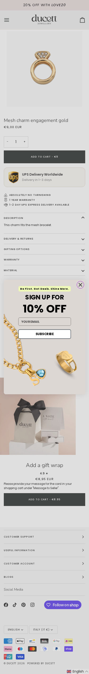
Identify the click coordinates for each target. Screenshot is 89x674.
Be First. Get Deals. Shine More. (44, 289)
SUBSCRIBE (44, 334)
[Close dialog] (80, 285)
